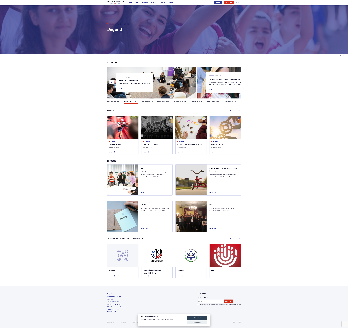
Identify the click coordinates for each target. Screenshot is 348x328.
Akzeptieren (197, 318)
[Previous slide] (111, 82)
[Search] (176, 2)
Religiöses (162, 2)
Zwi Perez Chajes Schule (113, 301)
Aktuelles (145, 2)
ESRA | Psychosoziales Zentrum (116, 307)
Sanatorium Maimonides (114, 304)
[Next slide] (236, 82)
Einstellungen (197, 322)
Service (137, 2)
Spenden (218, 2)
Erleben (153, 2)
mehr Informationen (167, 319)
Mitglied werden (111, 294)
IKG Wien (111, 24)
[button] (238, 3)
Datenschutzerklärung (225, 304)
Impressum (123, 322)
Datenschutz (110, 322)
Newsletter (228, 2)
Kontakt (170, 2)
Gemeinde (129, 2)
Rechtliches (110, 299)
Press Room (135, 322)
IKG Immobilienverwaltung (114, 296)
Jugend (113, 141)
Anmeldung (228, 301)
